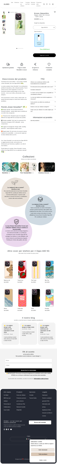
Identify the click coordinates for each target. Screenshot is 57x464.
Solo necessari (43, 450)
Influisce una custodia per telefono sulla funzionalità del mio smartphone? (40, 82)
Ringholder (19, 409)
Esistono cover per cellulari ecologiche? (40, 106)
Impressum (45, 395)
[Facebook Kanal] (9, 429)
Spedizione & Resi (46, 409)
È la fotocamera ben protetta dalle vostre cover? (42, 86)
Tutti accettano (43, 454)
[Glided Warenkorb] (52, 4)
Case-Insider (7, 409)
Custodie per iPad (28, 3)
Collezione (16, 2)
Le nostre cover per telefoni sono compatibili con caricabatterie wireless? (42, 93)
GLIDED (6, 4)
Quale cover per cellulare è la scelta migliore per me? (42, 110)
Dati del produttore (35, 120)
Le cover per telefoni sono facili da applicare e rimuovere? (41, 98)
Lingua (28, 436)
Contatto (31, 395)
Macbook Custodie (33, 3)
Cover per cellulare (22, 4)
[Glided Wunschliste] (43, 4)
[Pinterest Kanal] (7, 429)
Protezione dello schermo (38, 4)
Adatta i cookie (42, 460)
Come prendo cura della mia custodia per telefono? (40, 102)
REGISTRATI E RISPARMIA (28, 370)
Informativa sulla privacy (41, 378)
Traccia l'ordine (33, 398)
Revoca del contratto (40, 422)
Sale (12, 2)
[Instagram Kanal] (5, 429)
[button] (16, 48)
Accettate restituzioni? (36, 89)
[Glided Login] (49, 4)
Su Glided (6, 395)
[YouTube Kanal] (11, 429)
